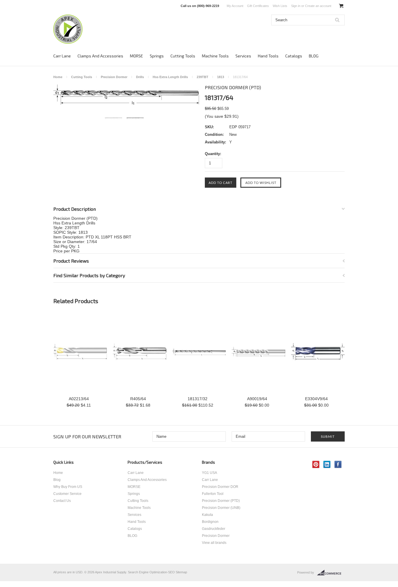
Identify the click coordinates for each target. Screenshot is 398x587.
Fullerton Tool (212, 494)
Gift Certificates (258, 6)
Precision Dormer (114, 77)
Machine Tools (215, 55)
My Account (235, 6)
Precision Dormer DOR (220, 487)
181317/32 (197, 398)
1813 (220, 77)
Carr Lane (62, 55)
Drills (140, 77)
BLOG (313, 55)
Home (57, 77)
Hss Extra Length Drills (170, 77)
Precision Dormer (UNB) (221, 508)
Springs (157, 55)
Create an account (318, 6)
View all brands (214, 543)
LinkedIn (327, 464)
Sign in (295, 6)
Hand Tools (268, 55)
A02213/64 (79, 398)
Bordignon (210, 522)
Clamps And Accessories (100, 55)
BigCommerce (331, 573)
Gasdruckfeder (213, 529)
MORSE (136, 55)
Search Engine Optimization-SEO (151, 572)
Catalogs (293, 55)
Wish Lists (280, 6)
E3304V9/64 (316, 398)
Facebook (338, 464)
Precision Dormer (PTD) (221, 501)
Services (243, 55)
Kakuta (207, 515)
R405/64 (138, 398)
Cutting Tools (182, 55)
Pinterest (316, 464)
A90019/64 (257, 398)
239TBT (202, 77)
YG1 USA (209, 473)
